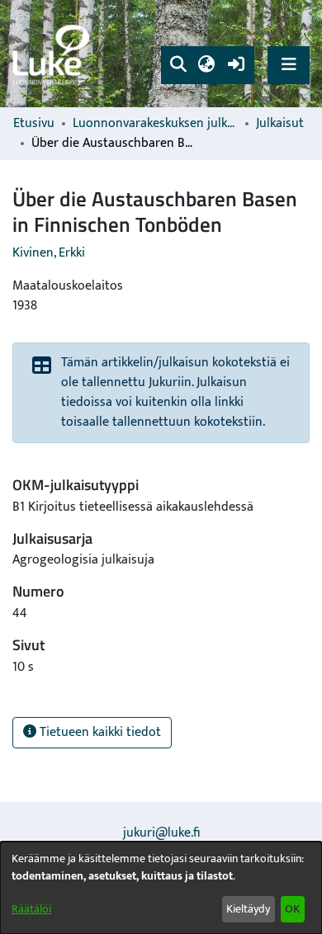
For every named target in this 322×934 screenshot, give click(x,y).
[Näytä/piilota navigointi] (289, 64)
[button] (178, 65)
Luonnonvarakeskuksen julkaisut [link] (155, 124)
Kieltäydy (248, 908)
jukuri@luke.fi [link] (161, 833)
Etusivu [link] (33, 124)
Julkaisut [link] (280, 124)
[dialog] (161, 888)
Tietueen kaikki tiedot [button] (98, 732)
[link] (53, 54)
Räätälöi (31, 908)
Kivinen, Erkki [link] (48, 253)
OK (292, 908)
